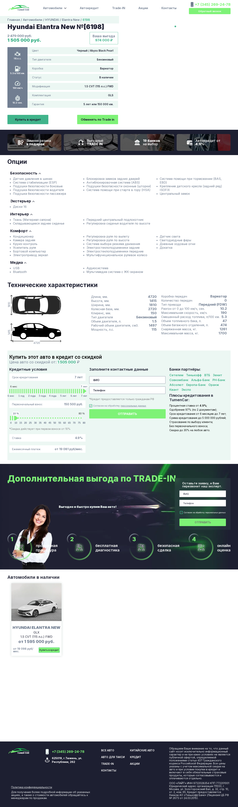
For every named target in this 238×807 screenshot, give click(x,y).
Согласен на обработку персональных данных (205, 512)
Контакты (168, 8)
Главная (13, 20)
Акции (143, 8)
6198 (86, 20)
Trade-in (107, 763)
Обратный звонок (209, 11)
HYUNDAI (52, 20)
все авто (107, 750)
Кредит (135, 757)
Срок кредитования (47, 377)
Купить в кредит (28, 119)
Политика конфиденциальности (31, 787)
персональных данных (133, 406)
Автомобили (32, 20)
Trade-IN (118, 8)
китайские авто (142, 750)
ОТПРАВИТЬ (127, 414)
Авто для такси (113, 757)
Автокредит (89, 8)
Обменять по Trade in (97, 119)
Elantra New (71, 20)
